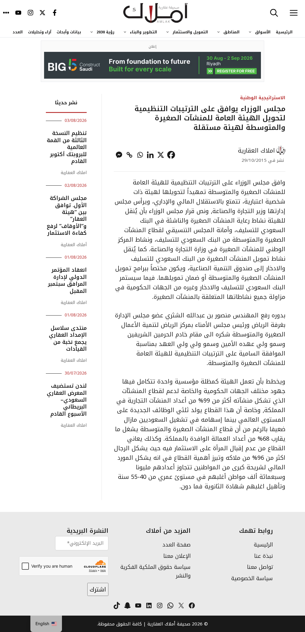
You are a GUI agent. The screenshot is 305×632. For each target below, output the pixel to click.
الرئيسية (284, 32)
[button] (274, 13)
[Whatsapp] (140, 155)
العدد (18, 32)
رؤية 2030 (105, 32)
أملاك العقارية (74, 245)
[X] (160, 155)
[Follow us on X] (42, 13)
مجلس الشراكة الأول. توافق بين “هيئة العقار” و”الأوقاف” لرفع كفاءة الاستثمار (67, 215)
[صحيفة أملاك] (155, 13)
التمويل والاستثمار (190, 32)
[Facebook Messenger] (119, 155)
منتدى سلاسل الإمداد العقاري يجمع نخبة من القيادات (68, 338)
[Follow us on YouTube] (18, 13)
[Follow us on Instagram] (30, 13)
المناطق (231, 32)
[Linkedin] (150, 155)
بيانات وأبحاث (69, 32)
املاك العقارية (256, 150)
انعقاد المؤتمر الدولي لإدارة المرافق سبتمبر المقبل (67, 280)
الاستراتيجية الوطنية (262, 97)
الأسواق (262, 32)
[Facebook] (171, 155)
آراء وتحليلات (39, 32)
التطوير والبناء (143, 32)
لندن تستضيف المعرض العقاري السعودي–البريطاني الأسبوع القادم (67, 400)
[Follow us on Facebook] (55, 13)
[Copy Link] (129, 155)
